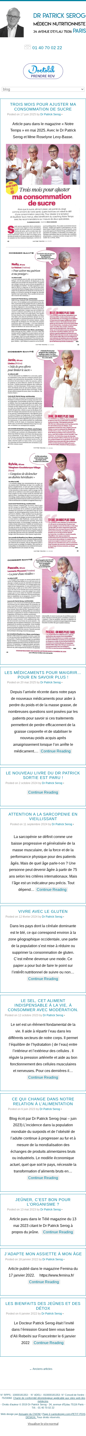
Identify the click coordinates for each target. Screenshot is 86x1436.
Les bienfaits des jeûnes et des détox (43, 1305)
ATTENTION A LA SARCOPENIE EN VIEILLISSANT (43, 816)
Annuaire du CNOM (30, 1414)
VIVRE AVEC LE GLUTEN (43, 911)
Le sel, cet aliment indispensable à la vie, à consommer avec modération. (43, 1005)
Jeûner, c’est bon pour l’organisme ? (43, 1202)
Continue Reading (56, 751)
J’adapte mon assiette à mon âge (43, 1254)
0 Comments (71, 114)
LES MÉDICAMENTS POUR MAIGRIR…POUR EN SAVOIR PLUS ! (43, 675)
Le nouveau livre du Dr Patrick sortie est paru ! (43, 775)
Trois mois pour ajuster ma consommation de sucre (43, 106)
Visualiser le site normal (43, 1423)
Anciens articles (40, 1369)
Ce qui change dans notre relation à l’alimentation (43, 1101)
